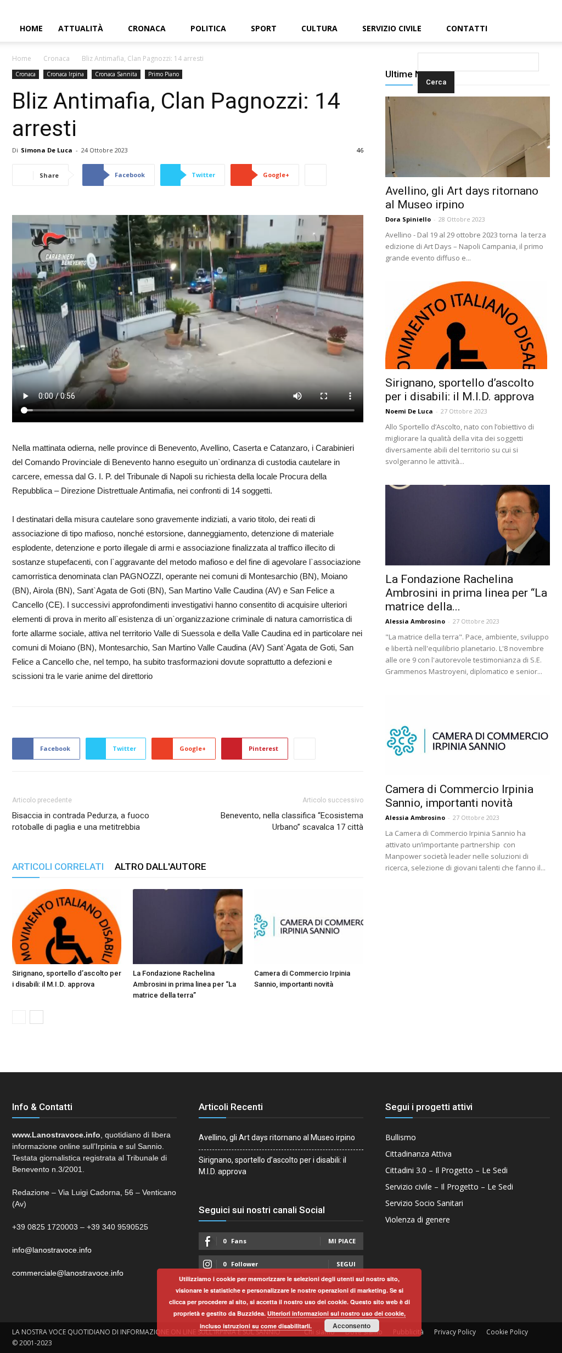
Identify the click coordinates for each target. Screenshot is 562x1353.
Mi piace (342, 1241)
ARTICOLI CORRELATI (58, 866)
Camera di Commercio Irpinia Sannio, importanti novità (459, 796)
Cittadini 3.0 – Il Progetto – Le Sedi (446, 1170)
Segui (346, 1264)
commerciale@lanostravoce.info (67, 1273)
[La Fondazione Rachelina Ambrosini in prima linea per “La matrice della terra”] (187, 926)
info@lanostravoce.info (52, 1250)
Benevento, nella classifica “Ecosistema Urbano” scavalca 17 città (292, 821)
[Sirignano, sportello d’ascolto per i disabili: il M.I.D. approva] (66, 926)
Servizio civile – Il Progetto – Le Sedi (449, 1186)
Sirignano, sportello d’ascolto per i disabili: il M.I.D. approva (459, 389)
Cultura (319, 28)
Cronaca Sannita (116, 74)
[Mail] (535, 7)
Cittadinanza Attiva (418, 1153)
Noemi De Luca (409, 411)
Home (31, 28)
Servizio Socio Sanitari (424, 1203)
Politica (208, 28)
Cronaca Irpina (65, 74)
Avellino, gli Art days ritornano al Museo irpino (461, 197)
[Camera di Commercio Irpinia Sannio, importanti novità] (308, 926)
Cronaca (147, 28)
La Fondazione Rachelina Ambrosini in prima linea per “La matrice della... (466, 593)
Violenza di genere (417, 1219)
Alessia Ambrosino (415, 621)
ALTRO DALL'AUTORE (160, 866)
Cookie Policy (507, 1332)
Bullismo (400, 1137)
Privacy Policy (455, 1332)
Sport (264, 28)
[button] (420, 29)
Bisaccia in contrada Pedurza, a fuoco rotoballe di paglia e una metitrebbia (80, 821)
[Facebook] (516, 7)
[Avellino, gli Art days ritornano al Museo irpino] (467, 137)
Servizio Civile (392, 28)
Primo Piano (163, 74)
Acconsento (351, 1326)
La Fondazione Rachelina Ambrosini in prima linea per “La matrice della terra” (184, 984)
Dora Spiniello (408, 219)
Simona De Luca (46, 150)
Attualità (80, 28)
